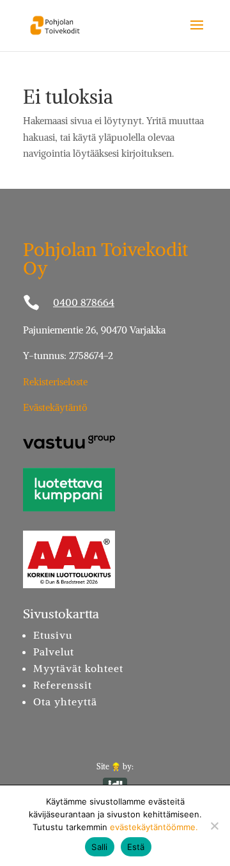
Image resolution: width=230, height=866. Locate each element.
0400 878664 (83, 302)
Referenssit (62, 684)
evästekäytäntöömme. (154, 827)
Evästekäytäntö (55, 407)
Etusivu (52, 635)
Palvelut (53, 651)
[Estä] (214, 825)
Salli (99, 847)
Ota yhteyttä (65, 701)
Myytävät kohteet (78, 668)
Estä (136, 847)
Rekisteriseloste (55, 382)
